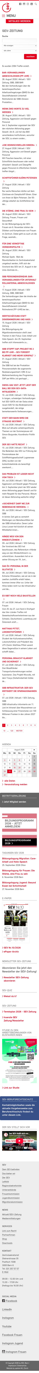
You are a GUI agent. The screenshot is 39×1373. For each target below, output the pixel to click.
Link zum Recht (9, 1231)
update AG (19, 1368)
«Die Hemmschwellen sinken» (18, 145)
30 (34, 771)
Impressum (12, 1366)
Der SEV (6, 1178)
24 (5, 771)
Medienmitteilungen (11, 1218)
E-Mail (5, 1272)
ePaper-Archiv (11, 952)
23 (34, 768)
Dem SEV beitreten (11, 1169)
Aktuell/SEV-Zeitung (11, 1214)
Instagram (8, 1318)
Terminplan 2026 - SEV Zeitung (20, 1012)
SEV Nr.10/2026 (12, 948)
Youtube (6, 1326)
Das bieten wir (8, 1174)
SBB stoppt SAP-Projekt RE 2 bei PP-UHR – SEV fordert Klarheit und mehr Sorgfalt (18, 352)
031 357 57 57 (12, 1269)
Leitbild (5, 1182)
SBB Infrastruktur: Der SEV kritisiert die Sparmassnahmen (19, 689)
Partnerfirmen (8, 1235)
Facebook (11, 1301)
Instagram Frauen (16, 1352)
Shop (4, 1239)
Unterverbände (9, 1190)
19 (14, 768)
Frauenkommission (11, 1194)
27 (19, 771)
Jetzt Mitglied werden (15, 802)
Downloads (7, 1243)
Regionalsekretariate (11, 1186)
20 (19, 768)
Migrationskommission (12, 1202)
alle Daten (9, 781)
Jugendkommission (11, 1198)
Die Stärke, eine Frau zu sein (17, 211)
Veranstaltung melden (15, 784)
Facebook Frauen (12, 1335)
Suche (5, 36)
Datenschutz (21, 1366)
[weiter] (34, 749)
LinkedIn (7, 1309)
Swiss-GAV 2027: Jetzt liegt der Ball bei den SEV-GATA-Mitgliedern (19, 388)
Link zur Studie (11, 1088)
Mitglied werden (20, 21)
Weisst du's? (10, 996)
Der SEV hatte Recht (13, 445)
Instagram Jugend (12, 1343)
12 (14, 764)
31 (5, 775)
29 (29, 771)
